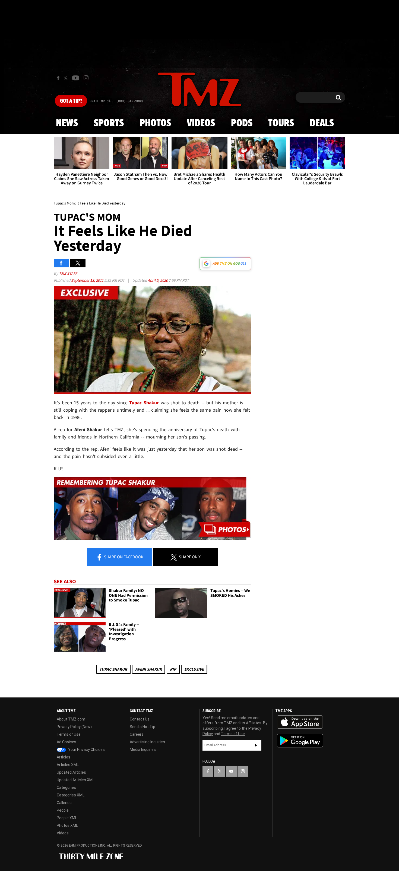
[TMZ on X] (66, 78)
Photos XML (67, 825)
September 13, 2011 (87, 280)
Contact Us (140, 719)
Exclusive (194, 669)
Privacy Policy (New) (74, 727)
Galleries (64, 802)
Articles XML (68, 765)
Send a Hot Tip (142, 727)
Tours (281, 123)
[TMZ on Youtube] (75, 78)
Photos (155, 123)
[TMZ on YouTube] (231, 771)
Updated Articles (71, 772)
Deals (322, 123)
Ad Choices (66, 742)
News (67, 123)
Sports (109, 123)
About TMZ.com (71, 719)
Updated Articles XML (75, 780)
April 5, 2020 (158, 280)
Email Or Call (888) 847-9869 (116, 101)
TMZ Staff (68, 273)
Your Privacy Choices (86, 749)
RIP (173, 669)
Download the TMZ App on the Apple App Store (300, 722)
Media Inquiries (143, 749)
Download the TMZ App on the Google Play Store (300, 741)
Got (71, 101)
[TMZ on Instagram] (86, 78)
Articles (63, 757)
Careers (137, 734)
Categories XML (70, 795)
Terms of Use (69, 734)
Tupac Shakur (113, 669)
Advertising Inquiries (147, 742)
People (63, 810)
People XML (67, 818)
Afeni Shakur (148, 669)
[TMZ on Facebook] (58, 78)
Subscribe (256, 745)
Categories (66, 787)
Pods (241, 123)
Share (123, 556)
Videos (201, 123)
